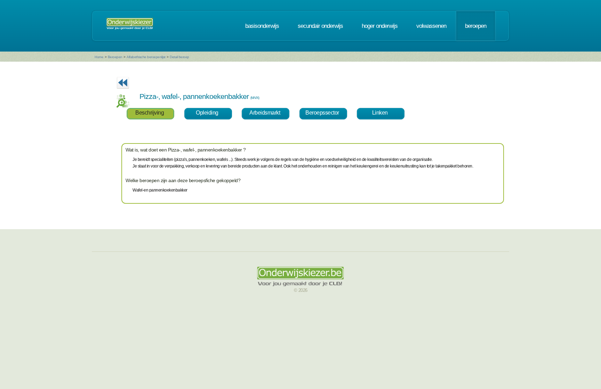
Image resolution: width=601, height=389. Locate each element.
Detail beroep (179, 57)
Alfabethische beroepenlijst (146, 57)
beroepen (475, 25)
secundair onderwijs (320, 25)
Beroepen (115, 57)
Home (99, 57)
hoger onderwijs (380, 25)
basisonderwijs (262, 25)
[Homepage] (129, 26)
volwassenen (431, 25)
